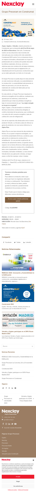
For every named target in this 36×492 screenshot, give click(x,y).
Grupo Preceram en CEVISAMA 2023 (7, 400)
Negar (18, 481)
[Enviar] (32, 346)
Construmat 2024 (8, 304)
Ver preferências (18, 486)
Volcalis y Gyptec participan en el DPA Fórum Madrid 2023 (24, 399)
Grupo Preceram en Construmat (11, 378)
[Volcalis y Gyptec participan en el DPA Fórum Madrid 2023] (18, 320)
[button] (33, 460)
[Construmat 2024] (18, 293)
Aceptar (18, 476)
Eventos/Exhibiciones (23, 41)
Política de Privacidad (23, 489)
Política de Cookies (12, 489)
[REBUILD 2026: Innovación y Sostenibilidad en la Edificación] (18, 261)
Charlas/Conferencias (10, 41)
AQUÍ (23, 228)
